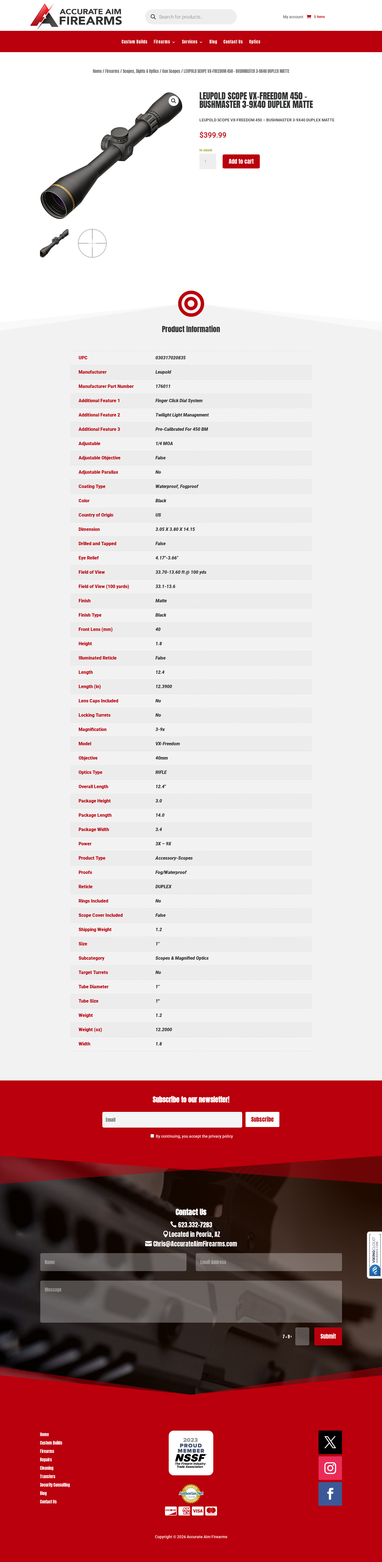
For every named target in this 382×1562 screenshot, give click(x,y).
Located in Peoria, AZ (194, 1234)
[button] (174, 101)
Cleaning (46, 1468)
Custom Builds (135, 42)
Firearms (162, 42)
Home (97, 71)
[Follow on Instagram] (330, 1468)
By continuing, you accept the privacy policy (194, 1136)
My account (293, 17)
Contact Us (233, 42)
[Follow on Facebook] (330, 1494)
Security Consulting (55, 1485)
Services (190, 42)
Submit (328, 1336)
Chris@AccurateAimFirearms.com (195, 1243)
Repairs (46, 1460)
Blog (213, 42)
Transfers (47, 1477)
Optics (255, 42)
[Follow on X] (330, 1442)
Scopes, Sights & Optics (141, 71)
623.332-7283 (195, 1224)
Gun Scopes (171, 71)
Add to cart (241, 161)
